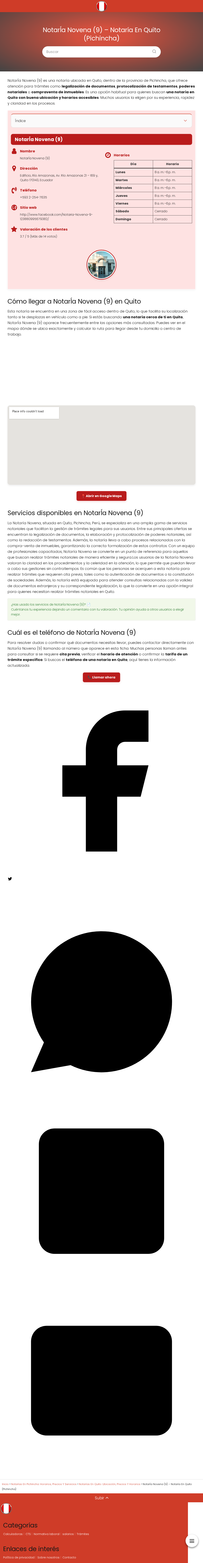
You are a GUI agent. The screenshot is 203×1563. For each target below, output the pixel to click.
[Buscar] (153, 50)
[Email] (101, 1473)
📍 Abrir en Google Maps (101, 496)
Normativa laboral (46, 1534)
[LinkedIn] (101, 1284)
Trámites (83, 1534)
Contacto (69, 1557)
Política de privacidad (18, 1557)
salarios (68, 1534)
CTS (28, 1534)
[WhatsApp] (101, 1094)
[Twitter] (37, 905)
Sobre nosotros (48, 1557)
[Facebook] (101, 874)
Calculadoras (13, 1534)
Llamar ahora (103, 677)
